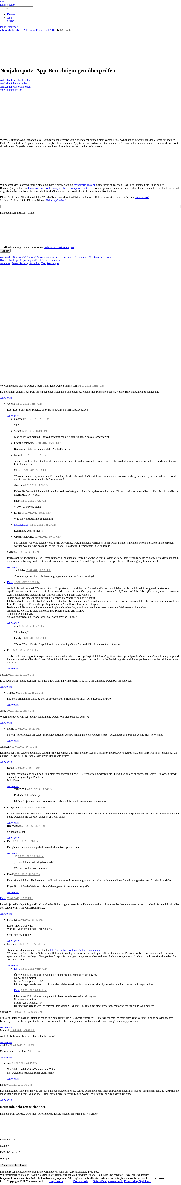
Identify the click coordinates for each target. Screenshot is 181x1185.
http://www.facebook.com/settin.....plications (75, 949)
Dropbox (33, 188)
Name (4, 1145)
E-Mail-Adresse (10, 1152)
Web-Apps (53, 263)
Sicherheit (34, 263)
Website (4, 1158)
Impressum (56, 1181)
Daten (15, 263)
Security (23, 263)
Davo (10, 582)
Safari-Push (100, 1181)
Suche (10, 20)
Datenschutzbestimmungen (59, 247)
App (9, 17)
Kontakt (11, 14)
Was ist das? (142, 197)
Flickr (65, 188)
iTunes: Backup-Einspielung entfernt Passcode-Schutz (30, 260)
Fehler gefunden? (56, 200)
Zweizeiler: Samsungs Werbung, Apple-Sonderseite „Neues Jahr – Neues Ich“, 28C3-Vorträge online (56, 256)
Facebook (45, 188)
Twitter (86, 188)
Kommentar (7, 1139)
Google (56, 188)
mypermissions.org (84, 184)
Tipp (43, 263)
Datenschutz (80, 1181)
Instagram (74, 188)
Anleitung (5, 263)
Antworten (6, 397)
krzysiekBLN (21, 524)
